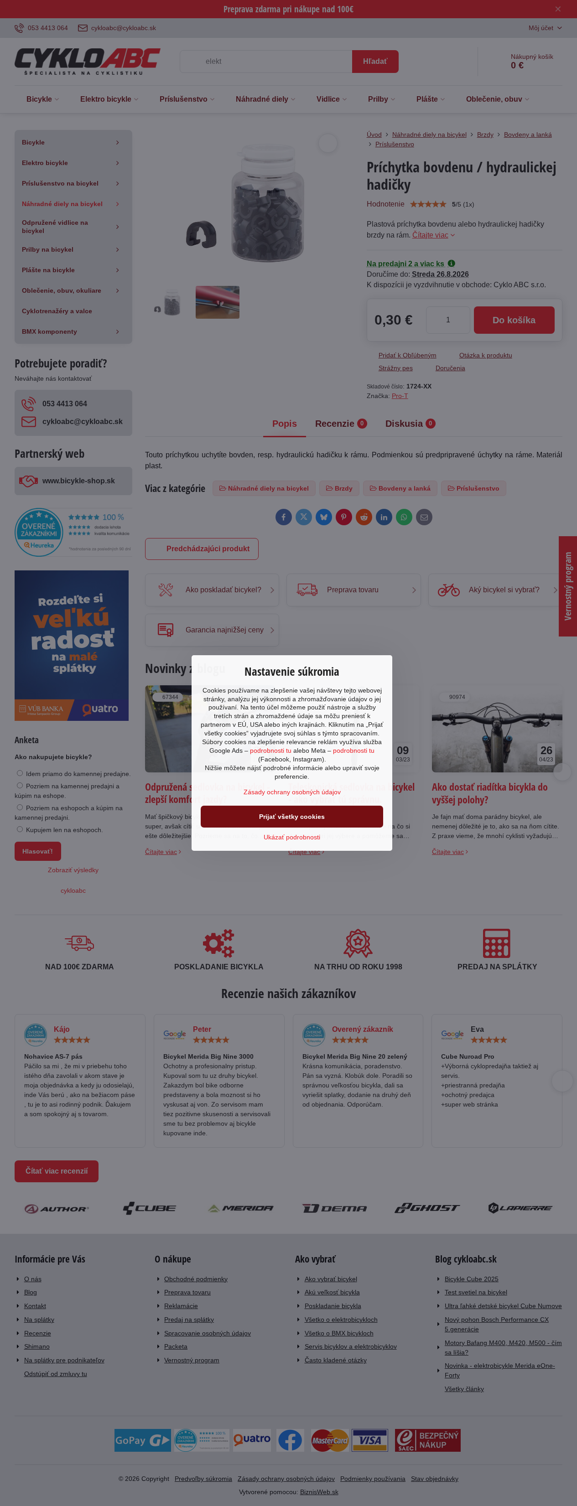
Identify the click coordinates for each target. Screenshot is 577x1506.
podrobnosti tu (270, 750)
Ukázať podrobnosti (292, 837)
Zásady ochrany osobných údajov (292, 792)
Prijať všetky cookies (292, 816)
